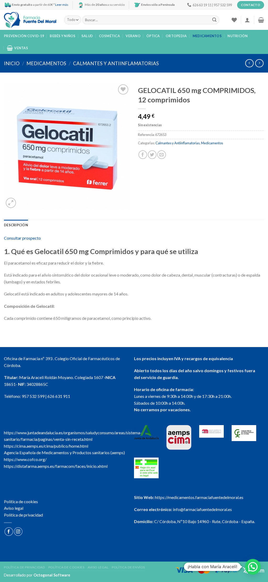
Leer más (61, 5)
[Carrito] (261, 20)
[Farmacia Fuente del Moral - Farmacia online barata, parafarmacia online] (30, 20)
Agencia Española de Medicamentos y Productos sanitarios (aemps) (64, 452)
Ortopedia (176, 36)
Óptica (153, 36)
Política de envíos (128, 567)
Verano (133, 36)
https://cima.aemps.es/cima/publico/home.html (46, 445)
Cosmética (109, 36)
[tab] (16, 225)
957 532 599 (33, 396)
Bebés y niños (62, 36)
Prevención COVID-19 (24, 36)
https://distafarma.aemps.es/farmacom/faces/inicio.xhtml (56, 466)
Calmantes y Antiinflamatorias (116, 63)
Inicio (12, 63)
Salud (87, 36)
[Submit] (214, 19)
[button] (253, 567)
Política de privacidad (23, 514)
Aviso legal (13, 508)
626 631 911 (58, 396)
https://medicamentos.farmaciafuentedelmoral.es (199, 497)
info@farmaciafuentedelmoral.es (202, 509)
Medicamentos (207, 36)
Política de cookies (21, 501)
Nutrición (237, 36)
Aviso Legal (98, 567)
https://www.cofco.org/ (25, 459)
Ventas (21, 48)
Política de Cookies (66, 567)
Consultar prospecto (22, 237)
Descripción (16, 225)
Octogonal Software (52, 575)
